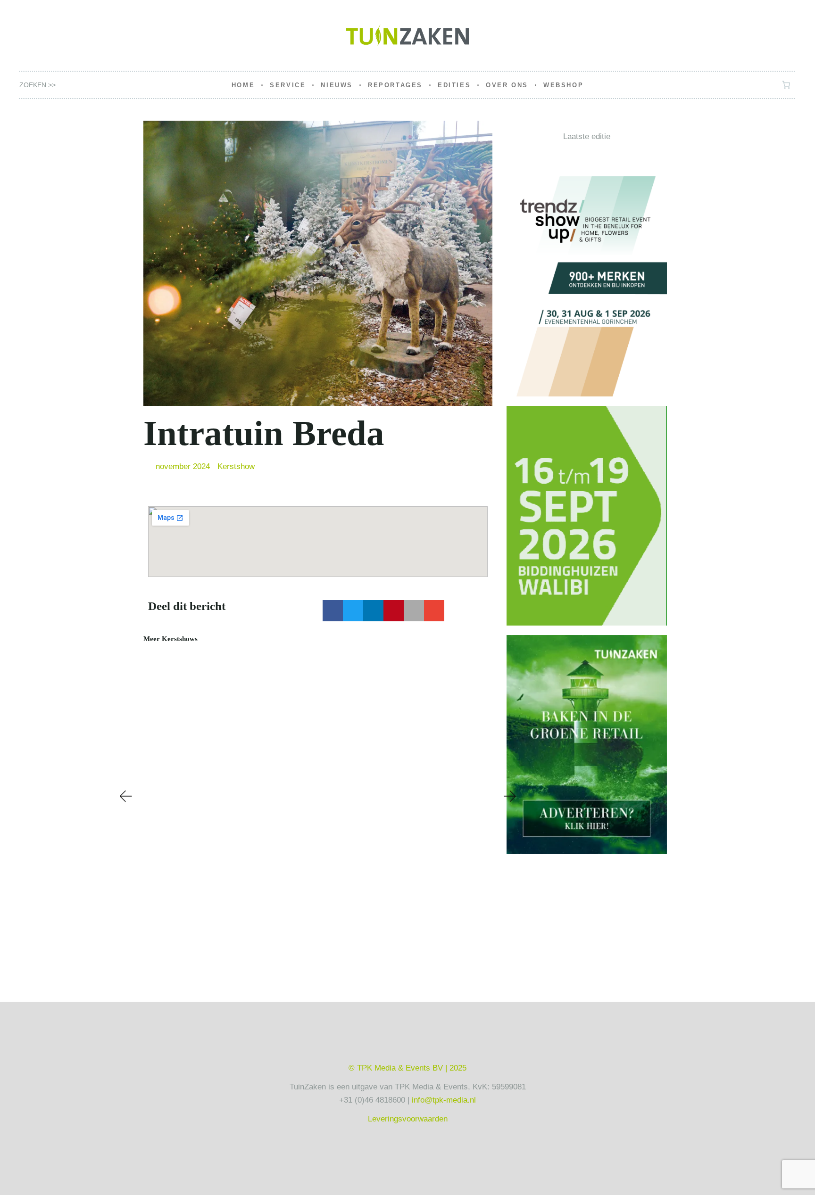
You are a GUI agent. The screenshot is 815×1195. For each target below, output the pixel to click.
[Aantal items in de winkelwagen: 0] (786, 85)
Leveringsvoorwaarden (408, 1118)
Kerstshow (236, 466)
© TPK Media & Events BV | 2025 (407, 1067)
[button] (333, 610)
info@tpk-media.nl (444, 1100)
